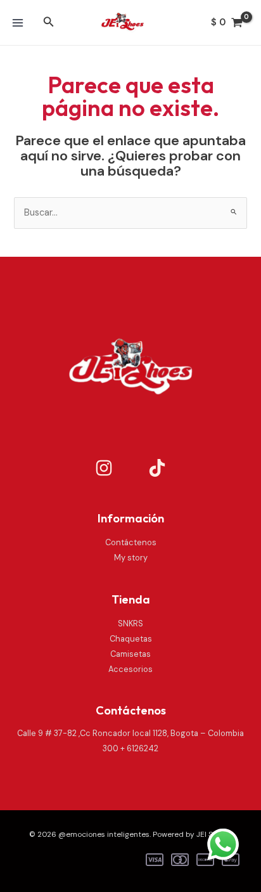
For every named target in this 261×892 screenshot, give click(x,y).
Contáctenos (130, 542)
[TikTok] (157, 467)
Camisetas (130, 654)
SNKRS (130, 623)
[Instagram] (103, 467)
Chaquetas (131, 638)
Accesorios (130, 669)
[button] (48, 22)
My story (131, 557)
